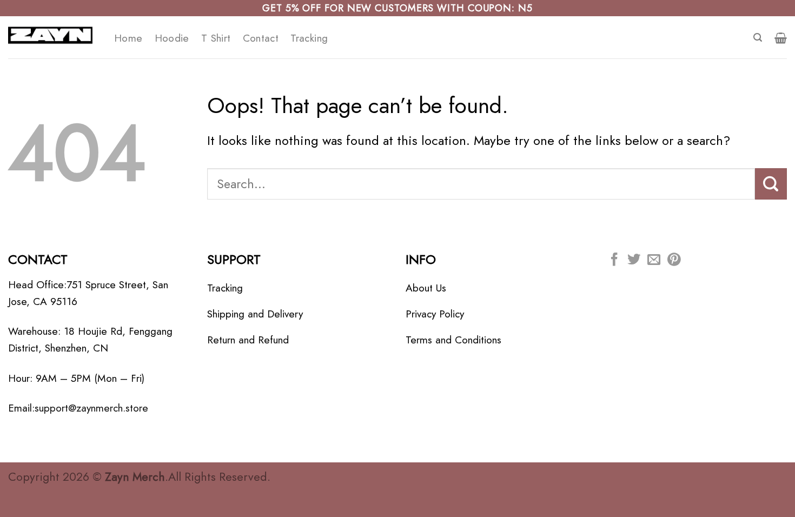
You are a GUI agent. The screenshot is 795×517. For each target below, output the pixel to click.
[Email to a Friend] (653, 260)
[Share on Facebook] (614, 260)
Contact (261, 37)
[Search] (757, 37)
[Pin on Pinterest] (673, 260)
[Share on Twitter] (633, 260)
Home (128, 37)
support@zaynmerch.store (91, 407)
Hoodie (172, 37)
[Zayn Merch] (53, 37)
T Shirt (216, 37)
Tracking (309, 37)
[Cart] (780, 38)
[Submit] (771, 184)
